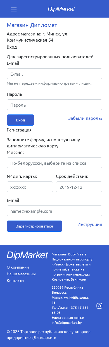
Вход (20, 119)
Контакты (15, 280)
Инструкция (89, 224)
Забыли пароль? (85, 118)
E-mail (13, 63)
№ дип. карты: (22, 176)
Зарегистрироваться (34, 225)
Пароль (14, 94)
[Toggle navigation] (14, 8)
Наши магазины (21, 273)
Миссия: (15, 152)
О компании (18, 266)
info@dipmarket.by (67, 322)
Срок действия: (72, 176)
